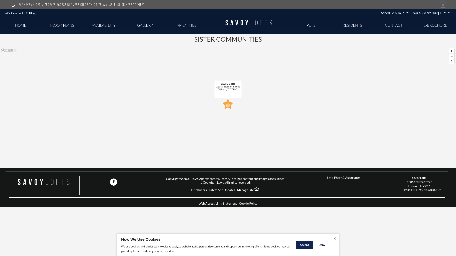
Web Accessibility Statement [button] (218, 203)
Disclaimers (199, 190)
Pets (311, 25)
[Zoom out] (451, 56)
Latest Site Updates (222, 190)
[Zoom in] (451, 51)
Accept (304, 244)
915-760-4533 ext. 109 (429, 13)
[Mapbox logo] (9, 50)
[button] (443, 4)
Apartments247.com (213, 179)
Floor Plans (62, 25)
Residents (352, 25)
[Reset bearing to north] (451, 61)
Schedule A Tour (392, 13)
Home (20, 25)
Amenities (186, 25)
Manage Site (245, 190)
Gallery (145, 25)
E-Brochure (435, 25)
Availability (104, 25)
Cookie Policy (248, 203)
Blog (32, 13)
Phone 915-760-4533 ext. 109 (422, 189)
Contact (394, 25)
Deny (322, 244)
